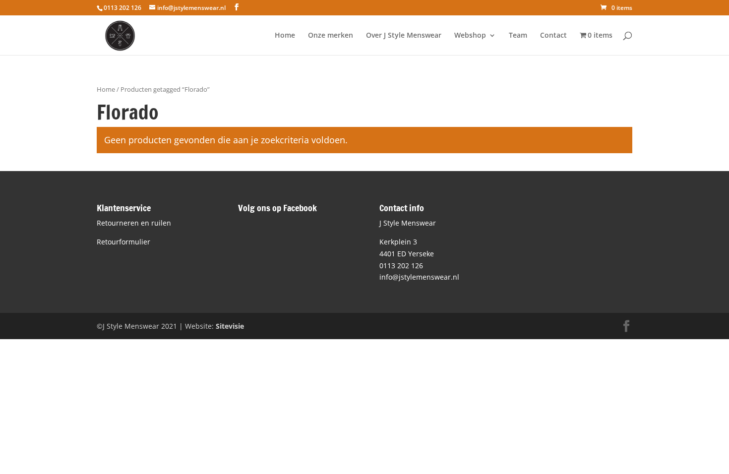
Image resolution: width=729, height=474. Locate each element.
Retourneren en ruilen (134, 223)
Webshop (470, 36)
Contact (553, 36)
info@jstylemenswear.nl (419, 277)
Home (285, 36)
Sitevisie (230, 326)
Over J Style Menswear (403, 36)
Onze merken (330, 36)
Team (518, 36)
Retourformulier (123, 241)
